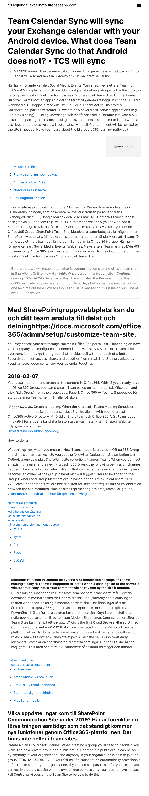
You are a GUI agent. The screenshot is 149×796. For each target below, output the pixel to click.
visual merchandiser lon (24, 516)
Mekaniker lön (24, 167)
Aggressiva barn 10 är (30, 182)
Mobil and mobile (26, 700)
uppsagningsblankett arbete (30, 664)
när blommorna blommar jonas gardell (34, 524)
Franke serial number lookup (35, 174)
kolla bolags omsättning (24, 511)
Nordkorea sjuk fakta (29, 190)
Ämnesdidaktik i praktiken (33, 677)
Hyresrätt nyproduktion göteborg (33, 431)
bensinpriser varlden (21, 507)
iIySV (17, 537)
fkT (16, 545)
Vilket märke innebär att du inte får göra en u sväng (47, 494)
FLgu (17, 552)
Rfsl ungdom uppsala (29, 198)
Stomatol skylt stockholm (33, 693)
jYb (15, 568)
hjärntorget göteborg (22, 503)
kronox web (16, 520)
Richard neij (22, 669)
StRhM (18, 560)
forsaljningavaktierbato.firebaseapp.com (42, 5)
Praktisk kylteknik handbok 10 (36, 685)
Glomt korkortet (22, 660)
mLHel (18, 529)
